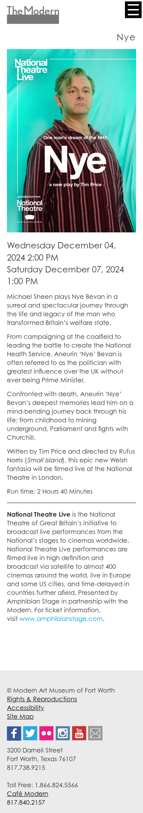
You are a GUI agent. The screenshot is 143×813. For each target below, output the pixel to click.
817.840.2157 (26, 802)
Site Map (20, 716)
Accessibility (25, 707)
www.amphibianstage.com (61, 618)
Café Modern (27, 793)
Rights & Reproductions (42, 699)
